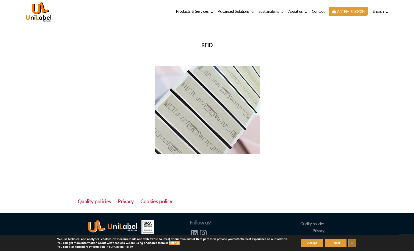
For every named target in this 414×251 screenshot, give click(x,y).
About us (295, 12)
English (378, 12)
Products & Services (192, 12)
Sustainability (269, 12)
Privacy (126, 201)
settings (174, 243)
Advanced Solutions (233, 12)
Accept (312, 243)
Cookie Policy (123, 247)
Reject (335, 243)
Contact (318, 12)
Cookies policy (156, 201)
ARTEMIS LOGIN (350, 12)
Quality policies (94, 201)
